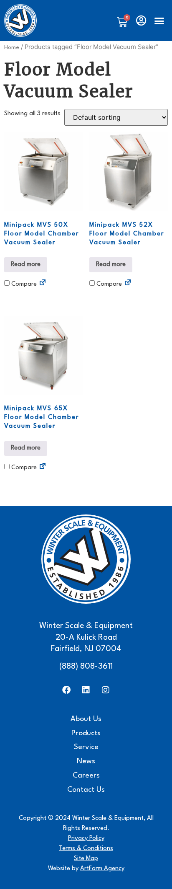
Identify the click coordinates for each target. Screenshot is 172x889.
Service (86, 747)
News (86, 761)
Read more (25, 264)
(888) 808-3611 (86, 666)
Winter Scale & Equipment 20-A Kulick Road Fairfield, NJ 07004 (86, 637)
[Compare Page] (42, 284)
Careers (86, 775)
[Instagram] (105, 690)
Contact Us (86, 789)
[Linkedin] (86, 690)
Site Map (86, 858)
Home (11, 47)
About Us (86, 719)
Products (86, 733)
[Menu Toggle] (159, 21)
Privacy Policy (86, 838)
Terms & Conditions (86, 848)
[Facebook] (66, 690)
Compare (23, 284)
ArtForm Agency (102, 869)
